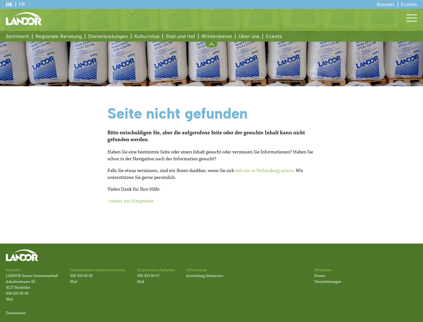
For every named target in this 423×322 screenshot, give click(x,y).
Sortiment (17, 36)
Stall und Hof (180, 36)
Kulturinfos (146, 36)
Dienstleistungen (108, 36)
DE (9, 4)
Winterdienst (216, 36)
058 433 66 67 (148, 275)
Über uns (248, 36)
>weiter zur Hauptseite (130, 201)
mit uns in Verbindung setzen (264, 170)
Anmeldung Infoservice (204, 275)
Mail (9, 299)
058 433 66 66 (17, 293)
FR (22, 4)
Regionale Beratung (58, 36)
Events (274, 36)
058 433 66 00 (82, 275)
